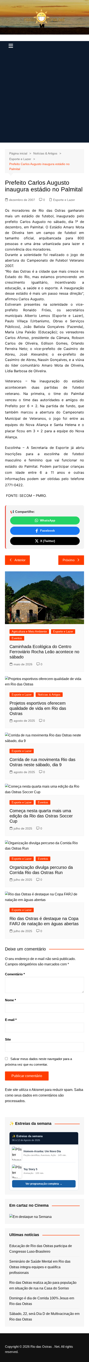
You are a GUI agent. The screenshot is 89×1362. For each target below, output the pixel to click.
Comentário (15, 974)
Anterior (19, 560)
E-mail (11, 1020)
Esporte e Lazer (64, 200)
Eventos (17, 638)
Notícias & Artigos (49, 694)
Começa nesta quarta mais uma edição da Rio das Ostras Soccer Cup (41, 815)
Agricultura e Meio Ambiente (29, 631)
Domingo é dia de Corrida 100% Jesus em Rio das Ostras (41, 1301)
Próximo (69, 560)
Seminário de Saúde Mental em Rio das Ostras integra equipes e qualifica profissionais (39, 1267)
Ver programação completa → (43, 1183)
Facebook (47, 530)
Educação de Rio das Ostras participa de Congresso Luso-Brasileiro (40, 1248)
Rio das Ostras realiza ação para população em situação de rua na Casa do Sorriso (42, 1285)
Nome (10, 1000)
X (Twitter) (47, 541)
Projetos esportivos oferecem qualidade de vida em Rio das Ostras (38, 708)
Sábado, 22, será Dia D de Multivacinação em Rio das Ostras (44, 1316)
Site (8, 1039)
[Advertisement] (44, 98)
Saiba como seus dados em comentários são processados (44, 1095)
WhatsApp (47, 520)
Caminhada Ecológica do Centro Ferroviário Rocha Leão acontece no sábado (44, 651)
